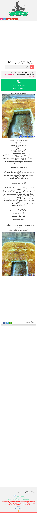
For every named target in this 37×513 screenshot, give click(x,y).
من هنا (6, 504)
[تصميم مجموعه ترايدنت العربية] (18, 496)
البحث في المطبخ (13, 62)
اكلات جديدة (31, 63)
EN (1, 19)
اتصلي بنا (17, 63)
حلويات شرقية (18, 72)
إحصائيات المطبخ (22, 62)
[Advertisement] (18, 40)
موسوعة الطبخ (29, 72)
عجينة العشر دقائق (30, 492)
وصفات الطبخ (31, 62)
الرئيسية (20, 492)
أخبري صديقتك (24, 63)
